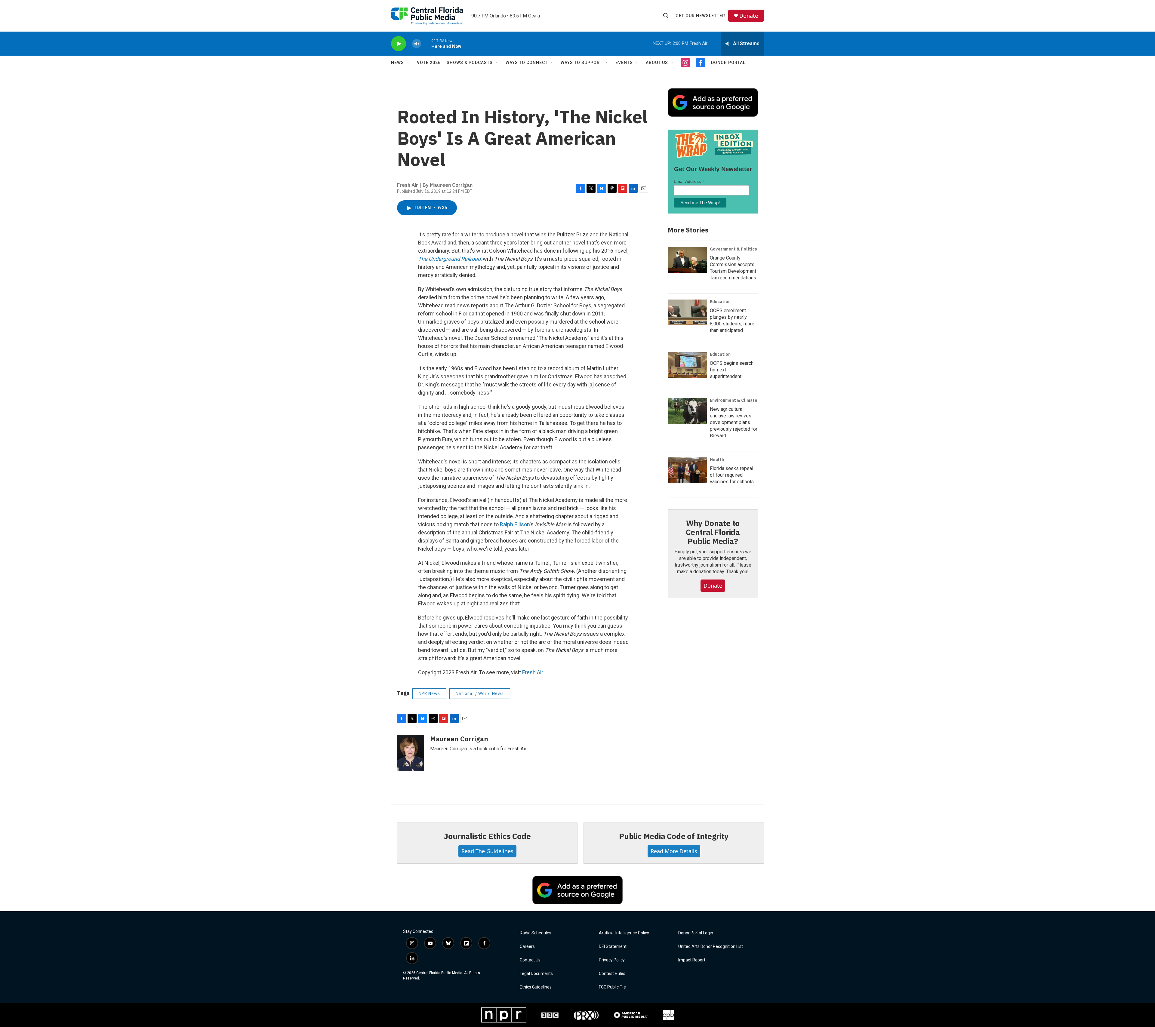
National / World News (480, 693)
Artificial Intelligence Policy (624, 933)
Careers (527, 946)
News (397, 62)
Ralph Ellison (515, 524)
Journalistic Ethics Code (487, 836)
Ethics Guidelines (536, 987)
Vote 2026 (429, 62)
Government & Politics (733, 249)
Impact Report (691, 960)
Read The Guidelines (487, 851)
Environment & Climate (733, 400)
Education (720, 301)
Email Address (689, 181)
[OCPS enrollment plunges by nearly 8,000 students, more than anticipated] (687, 312)
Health (717, 459)
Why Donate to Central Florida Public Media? (713, 532)
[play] (398, 43)
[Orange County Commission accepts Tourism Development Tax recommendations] (687, 260)
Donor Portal (728, 62)
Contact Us (530, 960)
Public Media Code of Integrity (673, 836)
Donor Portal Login (695, 933)
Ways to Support (581, 62)
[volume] (416, 44)
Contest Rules (612, 973)
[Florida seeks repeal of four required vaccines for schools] (687, 470)
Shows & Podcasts (470, 62)
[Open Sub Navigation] (408, 62)
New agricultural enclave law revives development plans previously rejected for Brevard (733, 422)
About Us (657, 62)
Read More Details (674, 851)
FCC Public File (612, 987)
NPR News (429, 693)
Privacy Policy (612, 960)
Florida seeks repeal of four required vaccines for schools (732, 475)
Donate (748, 16)
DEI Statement (613, 946)
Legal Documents (536, 973)
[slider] (426, 43)
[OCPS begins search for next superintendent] (687, 365)
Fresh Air (532, 672)
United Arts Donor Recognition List (710, 946)
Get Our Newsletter (700, 15)
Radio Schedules (535, 933)
